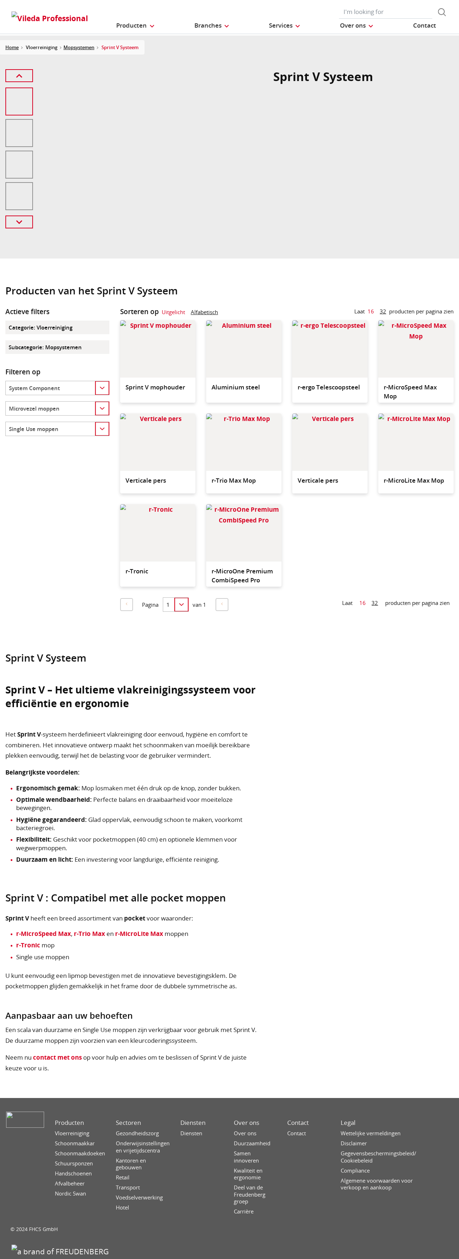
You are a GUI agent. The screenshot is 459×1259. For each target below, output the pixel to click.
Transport (128, 1187)
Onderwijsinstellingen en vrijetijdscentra (143, 1147)
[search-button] (441, 12)
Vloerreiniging (72, 1133)
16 (371, 311)
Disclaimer (354, 1143)
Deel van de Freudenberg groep (249, 1194)
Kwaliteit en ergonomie (248, 1174)
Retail (122, 1177)
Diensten (192, 1123)
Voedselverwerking (139, 1197)
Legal (348, 1123)
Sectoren (128, 1123)
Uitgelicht (173, 312)
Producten (69, 1123)
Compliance (355, 1170)
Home (12, 47)
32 (383, 311)
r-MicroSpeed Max (43, 933)
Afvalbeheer (70, 1183)
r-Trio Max (89, 933)
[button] (135, 25)
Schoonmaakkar (75, 1143)
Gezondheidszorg (137, 1133)
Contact (298, 1123)
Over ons (246, 1123)
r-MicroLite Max (139, 933)
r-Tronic (28, 945)
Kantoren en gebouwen (131, 1164)
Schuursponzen (74, 1163)
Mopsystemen (78, 47)
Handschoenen (73, 1173)
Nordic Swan (70, 1193)
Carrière (244, 1211)
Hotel (122, 1207)
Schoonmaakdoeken (80, 1153)
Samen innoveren (246, 1157)
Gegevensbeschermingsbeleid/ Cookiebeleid (378, 1157)
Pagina (150, 604)
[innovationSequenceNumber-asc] (224, 313)
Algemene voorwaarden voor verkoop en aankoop (377, 1184)
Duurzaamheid (252, 1143)
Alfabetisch (204, 312)
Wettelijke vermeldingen (371, 1133)
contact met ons (57, 1057)
